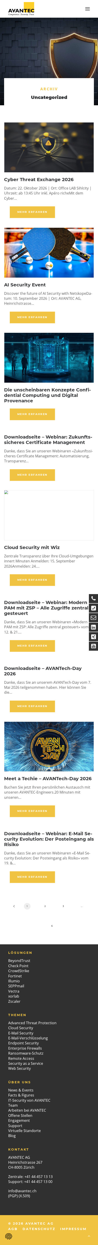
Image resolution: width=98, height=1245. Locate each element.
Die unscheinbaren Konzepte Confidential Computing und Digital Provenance (47, 395)
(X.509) (24, 1195)
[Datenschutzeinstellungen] (8, 1236)
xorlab (13, 996)
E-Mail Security (20, 1033)
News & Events (21, 1090)
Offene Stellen (20, 1115)
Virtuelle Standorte (24, 1130)
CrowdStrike (18, 970)
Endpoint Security (23, 1043)
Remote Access (21, 1058)
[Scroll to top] (89, 1235)
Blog (12, 1135)
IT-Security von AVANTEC (29, 1100)
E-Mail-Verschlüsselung (28, 1038)
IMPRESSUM (73, 1229)
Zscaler (14, 1001)
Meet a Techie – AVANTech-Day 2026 (48, 778)
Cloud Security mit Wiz (32, 547)
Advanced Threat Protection (32, 1022)
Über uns (19, 1082)
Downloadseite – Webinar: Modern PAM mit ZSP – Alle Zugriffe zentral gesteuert (46, 608)
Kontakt (18, 1149)
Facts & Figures (21, 1095)
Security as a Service (25, 1063)
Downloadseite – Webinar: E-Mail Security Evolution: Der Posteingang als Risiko (49, 839)
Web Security (19, 1068)
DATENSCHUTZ (39, 1229)
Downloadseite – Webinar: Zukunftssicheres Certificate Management (48, 439)
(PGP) (13, 1195)
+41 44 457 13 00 (38, 1181)
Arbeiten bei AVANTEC (27, 1110)
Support (15, 1125)
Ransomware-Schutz (25, 1053)
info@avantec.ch (22, 1190)
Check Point (18, 965)
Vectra (13, 991)
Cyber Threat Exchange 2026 (39, 179)
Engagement (19, 1120)
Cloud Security (20, 1027)
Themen (17, 1015)
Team (13, 1105)
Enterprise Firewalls (25, 1048)
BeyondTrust (19, 960)
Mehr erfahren (32, 211)
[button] (87, 9)
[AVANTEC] (21, 9)
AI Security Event (25, 285)
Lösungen (20, 953)
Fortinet (15, 976)
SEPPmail (16, 986)
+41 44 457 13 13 (38, 1176)
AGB (13, 1229)
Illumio (14, 981)
